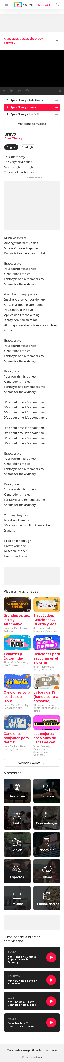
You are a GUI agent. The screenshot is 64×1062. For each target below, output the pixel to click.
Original (11, 147)
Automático (33, 1057)
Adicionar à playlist (56, 100)
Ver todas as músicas (32, 123)
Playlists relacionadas (21, 591)
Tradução (28, 147)
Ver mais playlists (29, 763)
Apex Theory (13, 138)
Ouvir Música (32, 4)
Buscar (57, 4)
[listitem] (32, 100)
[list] (32, 107)
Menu (6, 4)
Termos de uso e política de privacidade (32, 1050)
